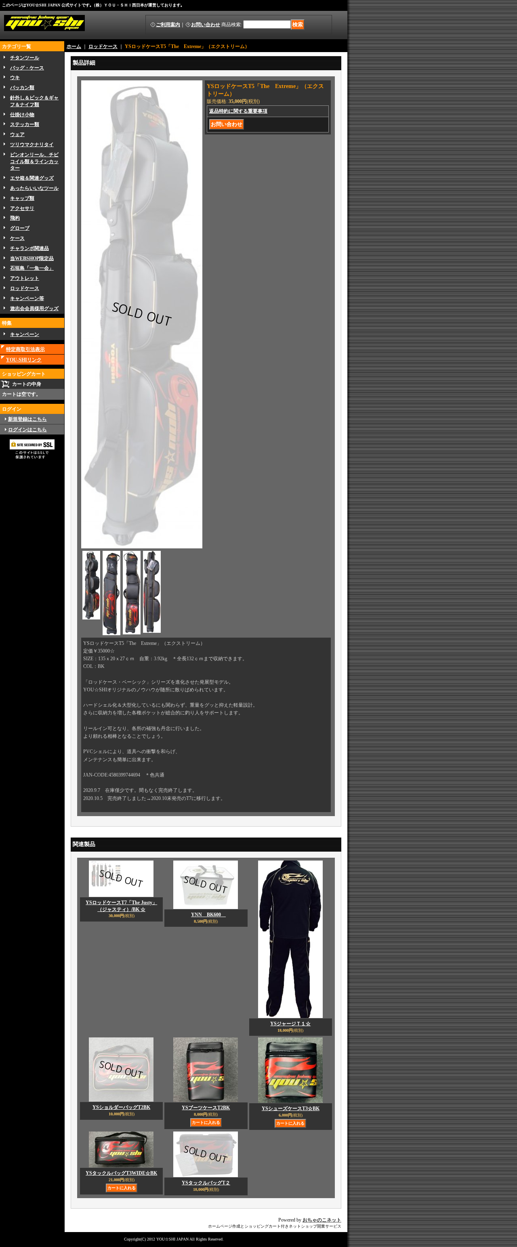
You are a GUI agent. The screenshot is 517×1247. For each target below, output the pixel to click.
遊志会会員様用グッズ (34, 308)
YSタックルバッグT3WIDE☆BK (121, 1173)
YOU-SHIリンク (24, 360)
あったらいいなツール (34, 188)
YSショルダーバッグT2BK (121, 1107)
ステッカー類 (24, 124)
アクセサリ (22, 208)
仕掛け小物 (22, 115)
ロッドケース (24, 288)
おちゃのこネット (322, 1220)
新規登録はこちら (27, 419)
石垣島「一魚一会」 (32, 268)
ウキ (15, 77)
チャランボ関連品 (29, 248)
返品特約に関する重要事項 (238, 111)
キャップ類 (22, 198)
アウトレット (24, 278)
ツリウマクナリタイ (32, 144)
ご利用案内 (168, 24)
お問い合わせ (205, 24)
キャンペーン (24, 334)
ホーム (74, 46)
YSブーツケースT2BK (206, 1108)
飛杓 (15, 218)
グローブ (19, 228)
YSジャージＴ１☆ (290, 1024)
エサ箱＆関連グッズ (32, 178)
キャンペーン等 (27, 298)
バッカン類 (22, 87)
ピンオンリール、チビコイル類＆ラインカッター (34, 161)
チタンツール (24, 58)
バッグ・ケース (27, 68)
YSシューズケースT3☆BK (290, 1108)
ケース (17, 238)
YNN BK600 (208, 914)
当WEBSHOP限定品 (32, 258)
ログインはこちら (27, 429)
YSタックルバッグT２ (206, 1183)
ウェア (17, 134)
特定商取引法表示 (25, 349)
